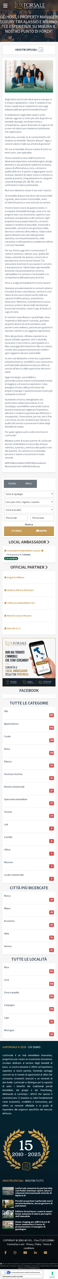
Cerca (18, 530)
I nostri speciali (26, 49)
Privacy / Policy (33, 1244)
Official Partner (27, 567)
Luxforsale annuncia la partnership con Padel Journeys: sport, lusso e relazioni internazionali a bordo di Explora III (33, 1192)
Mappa (43, 530)
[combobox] (29, 494)
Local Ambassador (28, 542)
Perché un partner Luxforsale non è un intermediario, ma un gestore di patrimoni (34, 1203)
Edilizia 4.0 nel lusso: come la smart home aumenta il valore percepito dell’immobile (33, 1214)
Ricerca (29, 524)
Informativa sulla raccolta (13, 1276)
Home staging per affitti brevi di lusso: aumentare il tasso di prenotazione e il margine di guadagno (32, 1225)
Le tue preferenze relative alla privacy (25, 1272)
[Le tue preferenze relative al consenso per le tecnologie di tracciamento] (52, 1273)
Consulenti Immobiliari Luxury (24, 550)
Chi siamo (34, 1047)
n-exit (21, 1244)
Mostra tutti (34, 1180)
